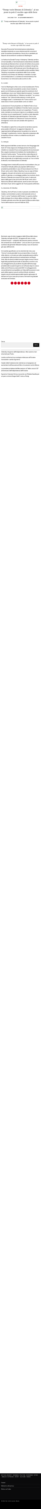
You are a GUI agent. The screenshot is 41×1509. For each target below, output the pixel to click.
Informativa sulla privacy (7, 1486)
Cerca (3, 341)
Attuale (17, 380)
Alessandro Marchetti (26, 17)
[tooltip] (12, 283)
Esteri (20, 6)
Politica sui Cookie (6, 1489)
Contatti (3, 1482)
